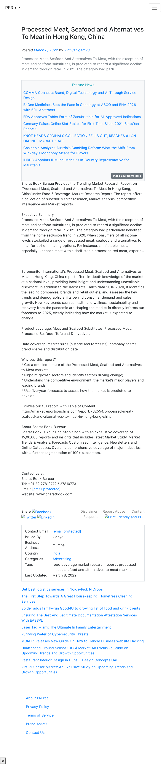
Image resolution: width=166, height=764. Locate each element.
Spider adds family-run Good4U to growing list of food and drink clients (80, 608)
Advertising (62, 559)
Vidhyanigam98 (77, 50)
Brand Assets (36, 724)
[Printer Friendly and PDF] (125, 516)
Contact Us (35, 732)
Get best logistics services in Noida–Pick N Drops (62, 589)
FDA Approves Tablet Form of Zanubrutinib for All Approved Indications (82, 117)
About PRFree (37, 698)
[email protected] (46, 489)
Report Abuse (114, 511)
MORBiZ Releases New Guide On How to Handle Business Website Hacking (82, 641)
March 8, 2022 (46, 50)
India (56, 553)
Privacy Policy (37, 706)
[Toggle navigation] (155, 7)
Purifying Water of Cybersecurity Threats (54, 634)
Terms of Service (40, 715)
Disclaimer (88, 511)
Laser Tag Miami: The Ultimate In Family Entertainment (66, 627)
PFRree (12, 7)
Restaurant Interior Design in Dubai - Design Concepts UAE (69, 660)
